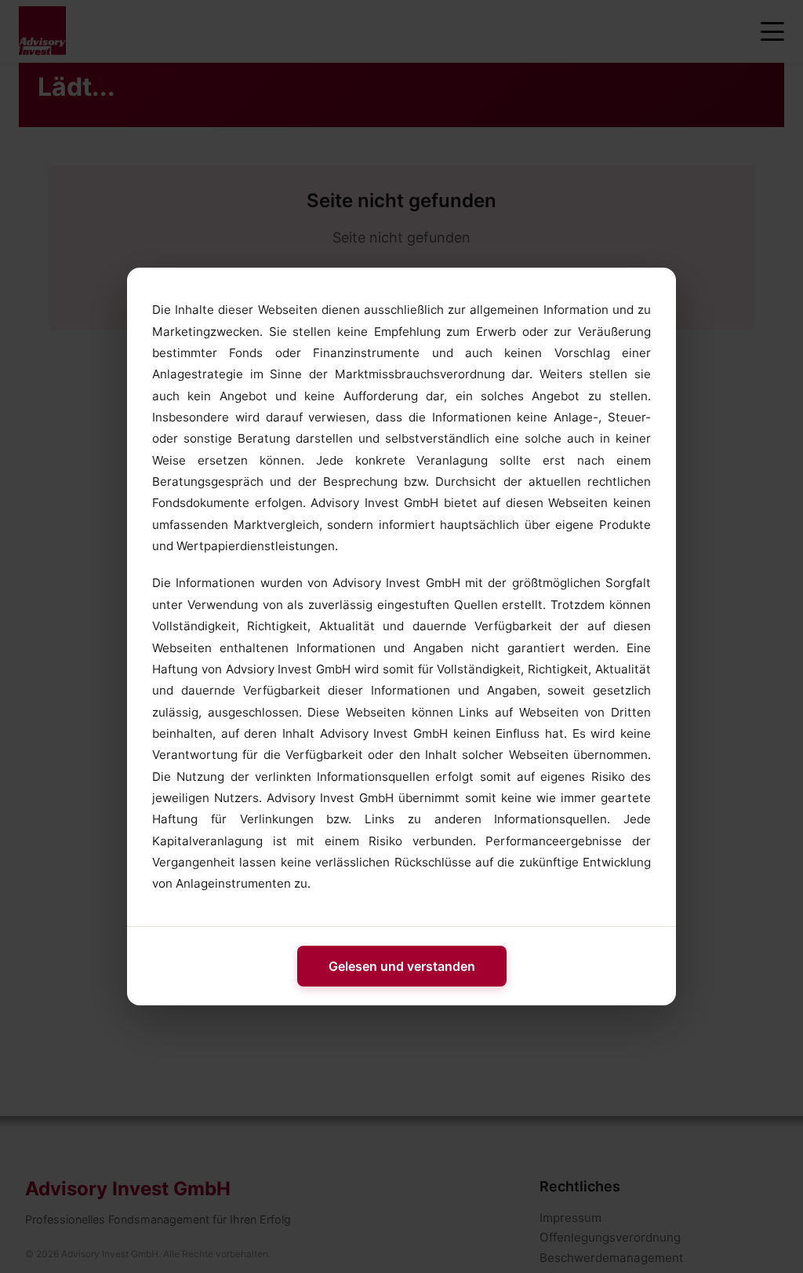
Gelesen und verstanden (402, 966)
